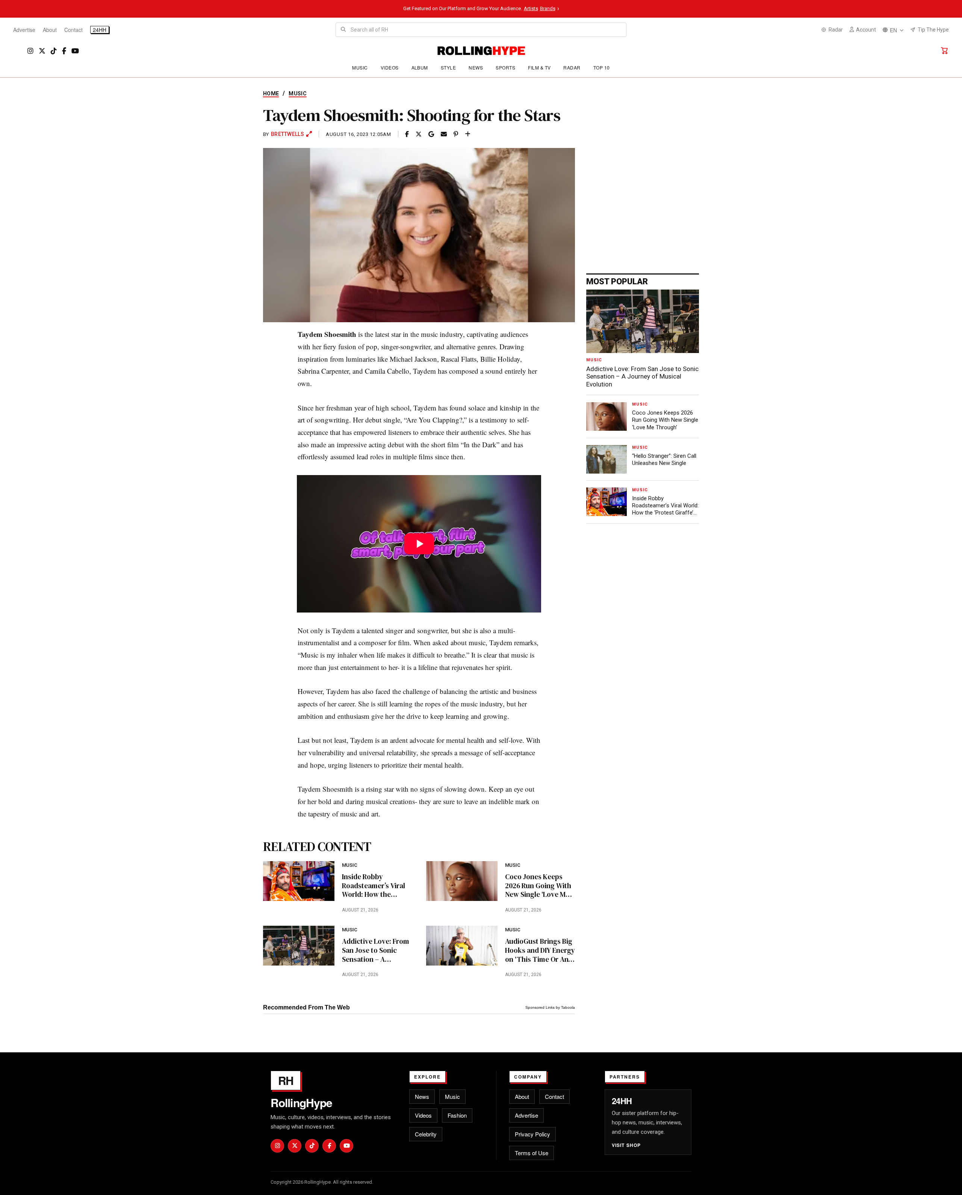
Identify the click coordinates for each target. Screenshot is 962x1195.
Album (419, 67)
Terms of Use (531, 1153)
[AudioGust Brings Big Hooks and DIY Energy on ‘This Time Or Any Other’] (462, 946)
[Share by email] (444, 134)
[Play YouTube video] (419, 543)
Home (271, 94)
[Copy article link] (467, 134)
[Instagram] (30, 51)
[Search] (343, 30)
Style (448, 67)
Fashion (457, 1115)
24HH (99, 29)
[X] (42, 51)
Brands (547, 8)
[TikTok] (54, 51)
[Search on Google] (431, 134)
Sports (505, 67)
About (50, 29)
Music (360, 67)
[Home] (481, 50)
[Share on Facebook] (407, 134)
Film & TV (539, 67)
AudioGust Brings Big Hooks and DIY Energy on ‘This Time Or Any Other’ (540, 950)
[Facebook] (64, 51)
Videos (390, 67)
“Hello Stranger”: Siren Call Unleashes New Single (664, 459)
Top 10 (601, 67)
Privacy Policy (532, 1134)
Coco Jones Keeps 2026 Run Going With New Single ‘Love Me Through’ (538, 885)
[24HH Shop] (944, 50)
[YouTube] (75, 51)
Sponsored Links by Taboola (550, 1007)
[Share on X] (419, 134)
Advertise (24, 29)
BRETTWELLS (287, 134)
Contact (73, 29)
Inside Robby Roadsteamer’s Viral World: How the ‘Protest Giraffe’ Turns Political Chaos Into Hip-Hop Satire (376, 885)
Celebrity (426, 1134)
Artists (531, 8)
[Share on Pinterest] (456, 134)
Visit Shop (626, 1145)
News (476, 67)
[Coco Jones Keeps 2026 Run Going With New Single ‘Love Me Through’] (462, 881)
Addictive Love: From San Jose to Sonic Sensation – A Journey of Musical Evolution (375, 950)
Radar (571, 67)
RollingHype (301, 1102)
